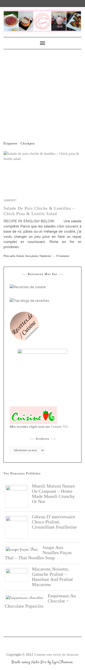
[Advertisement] (42, 94)
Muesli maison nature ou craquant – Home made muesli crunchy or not (53, 493)
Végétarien (45, 255)
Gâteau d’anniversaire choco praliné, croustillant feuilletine (54, 522)
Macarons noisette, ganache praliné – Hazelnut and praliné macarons (52, 576)
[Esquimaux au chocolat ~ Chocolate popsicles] (26, 597)
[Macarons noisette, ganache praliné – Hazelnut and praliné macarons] (18, 574)
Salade (20, 255)
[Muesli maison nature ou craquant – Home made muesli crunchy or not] (18, 496)
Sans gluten (31, 255)
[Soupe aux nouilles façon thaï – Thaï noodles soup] (23, 549)
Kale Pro (39, 662)
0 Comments (62, 255)
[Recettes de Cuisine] (28, 287)
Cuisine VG (59, 426)
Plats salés (9, 255)
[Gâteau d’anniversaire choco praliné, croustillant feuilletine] (18, 527)
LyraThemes (62, 662)
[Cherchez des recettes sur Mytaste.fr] (29, 300)
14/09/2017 (10, 200)
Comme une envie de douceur (56, 654)
